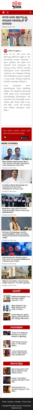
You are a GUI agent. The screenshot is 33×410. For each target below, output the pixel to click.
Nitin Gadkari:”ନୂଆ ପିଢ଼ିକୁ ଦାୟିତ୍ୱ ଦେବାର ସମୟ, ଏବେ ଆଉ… (18, 307)
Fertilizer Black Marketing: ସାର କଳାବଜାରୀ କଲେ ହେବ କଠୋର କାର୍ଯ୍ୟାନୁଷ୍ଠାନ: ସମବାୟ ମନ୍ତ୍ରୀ (15, 187)
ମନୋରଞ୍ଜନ (16, 327)
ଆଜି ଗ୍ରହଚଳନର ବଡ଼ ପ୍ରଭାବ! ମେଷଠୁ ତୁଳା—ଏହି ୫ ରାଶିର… (20, 389)
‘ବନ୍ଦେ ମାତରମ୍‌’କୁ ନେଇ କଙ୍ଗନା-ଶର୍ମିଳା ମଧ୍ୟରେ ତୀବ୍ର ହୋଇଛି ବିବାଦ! (19, 353)
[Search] (30, 12)
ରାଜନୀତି (16, 290)
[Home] (3, 12)
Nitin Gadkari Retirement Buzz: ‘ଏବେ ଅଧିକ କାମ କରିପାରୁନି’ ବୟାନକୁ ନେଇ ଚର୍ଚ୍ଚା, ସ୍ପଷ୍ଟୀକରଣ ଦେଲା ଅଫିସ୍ (15, 163)
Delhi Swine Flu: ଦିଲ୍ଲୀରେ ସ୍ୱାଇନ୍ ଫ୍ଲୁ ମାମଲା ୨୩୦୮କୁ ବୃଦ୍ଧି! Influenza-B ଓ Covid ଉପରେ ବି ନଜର (16, 259)
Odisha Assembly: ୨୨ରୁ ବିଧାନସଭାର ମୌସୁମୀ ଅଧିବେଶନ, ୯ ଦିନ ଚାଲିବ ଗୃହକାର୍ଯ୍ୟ (16, 282)
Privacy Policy (26, 402)
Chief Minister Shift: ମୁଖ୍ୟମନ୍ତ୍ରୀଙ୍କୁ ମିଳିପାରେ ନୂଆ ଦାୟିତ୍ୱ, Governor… (20, 316)
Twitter (4, 402)
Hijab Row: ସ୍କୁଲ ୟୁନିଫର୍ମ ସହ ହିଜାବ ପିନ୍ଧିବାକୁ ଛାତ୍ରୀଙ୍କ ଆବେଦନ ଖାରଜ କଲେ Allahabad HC (16, 210)
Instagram (18, 402)
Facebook (10, 402)
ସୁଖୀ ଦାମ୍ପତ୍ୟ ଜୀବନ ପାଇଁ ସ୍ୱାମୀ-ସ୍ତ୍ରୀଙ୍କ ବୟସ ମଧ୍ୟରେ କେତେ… (19, 371)
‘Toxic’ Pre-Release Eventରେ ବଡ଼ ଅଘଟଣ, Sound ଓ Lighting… (19, 334)
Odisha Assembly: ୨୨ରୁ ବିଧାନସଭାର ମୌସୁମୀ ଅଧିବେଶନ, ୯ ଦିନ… (20, 298)
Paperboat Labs (16, 408)
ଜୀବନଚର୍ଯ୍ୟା (16, 363)
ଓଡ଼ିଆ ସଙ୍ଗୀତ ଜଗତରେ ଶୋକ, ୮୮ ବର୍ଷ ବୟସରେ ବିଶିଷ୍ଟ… (19, 344)
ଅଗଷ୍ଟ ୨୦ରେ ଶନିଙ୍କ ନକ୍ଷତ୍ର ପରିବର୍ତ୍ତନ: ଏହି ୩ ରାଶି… (20, 380)
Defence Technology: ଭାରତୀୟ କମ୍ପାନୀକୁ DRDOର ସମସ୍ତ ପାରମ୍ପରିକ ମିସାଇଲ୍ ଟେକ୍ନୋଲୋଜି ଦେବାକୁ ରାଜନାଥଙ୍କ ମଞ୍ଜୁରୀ (16, 235)
